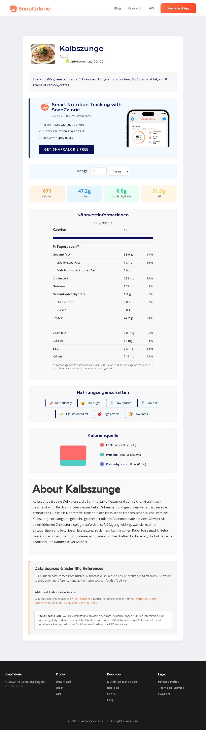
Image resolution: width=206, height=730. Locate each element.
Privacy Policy (168, 682)
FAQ (110, 700)
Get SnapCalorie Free (66, 149)
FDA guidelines (83, 599)
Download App (178, 8)
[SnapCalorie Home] (31, 8)
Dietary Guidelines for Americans (76, 602)
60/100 (98, 61)
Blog (117, 8)
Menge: (83, 171)
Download (63, 682)
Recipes (113, 688)
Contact (164, 694)
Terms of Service (171, 688)
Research (135, 8)
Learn (111, 694)
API (151, 8)
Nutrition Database (122, 682)
